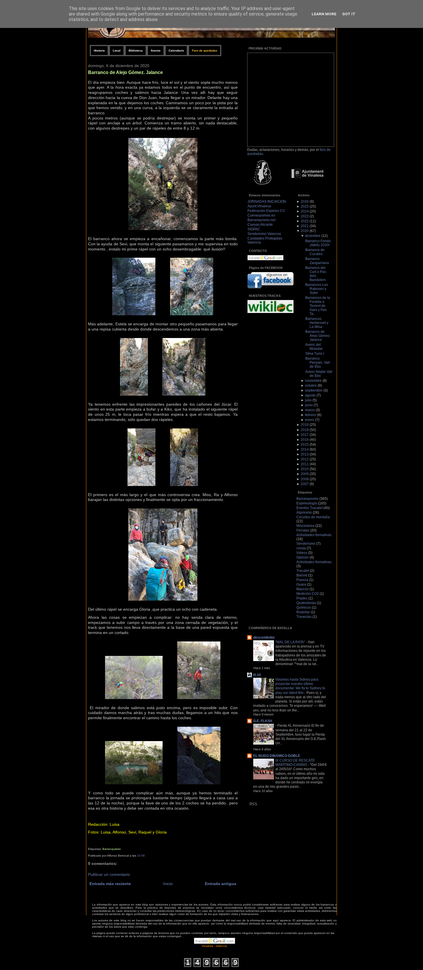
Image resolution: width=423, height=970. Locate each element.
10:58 (141, 855)
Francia (302, 580)
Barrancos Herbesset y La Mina (316, 323)
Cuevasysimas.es (261, 215)
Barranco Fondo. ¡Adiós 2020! (318, 243)
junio (309, 405)
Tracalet (302, 571)
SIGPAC (253, 229)
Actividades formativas (313, 535)
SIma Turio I (314, 354)
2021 (305, 226)
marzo (310, 410)
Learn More (324, 14)
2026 (305, 202)
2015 (305, 445)
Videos (301, 553)
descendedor (264, 637)
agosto (310, 395)
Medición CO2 (307, 594)
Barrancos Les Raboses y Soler (316, 289)
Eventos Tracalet (309, 508)
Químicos (303, 607)
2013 (305, 454)
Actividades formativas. (314, 562)
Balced (301, 575)
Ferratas (302, 530)
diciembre (313, 236)
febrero (310, 415)
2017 (305, 435)
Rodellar (303, 612)
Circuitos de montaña (313, 517)
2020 (305, 231)
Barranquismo (111, 849)
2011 (305, 464)
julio (308, 400)
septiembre (314, 390)
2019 (305, 425)
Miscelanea (305, 526)
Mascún (302, 589)
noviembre (313, 381)
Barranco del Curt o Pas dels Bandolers (315, 274)
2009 (305, 474)
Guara (301, 584)
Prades (302, 598)
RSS (253, 804)
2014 (305, 449)
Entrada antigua (220, 884)
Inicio (168, 884)
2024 (305, 211)
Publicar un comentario (109, 874)
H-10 (257, 675)
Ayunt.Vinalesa (259, 206)
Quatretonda (306, 603)
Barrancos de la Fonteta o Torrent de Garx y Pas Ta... (317, 306)
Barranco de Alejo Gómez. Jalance (125, 72)
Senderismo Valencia (264, 234)
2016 (305, 440)
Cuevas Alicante (260, 225)
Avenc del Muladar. (314, 347)
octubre (311, 386)
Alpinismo (304, 512)
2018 (305, 430)
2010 (305, 469)
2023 (305, 216)
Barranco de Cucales (315, 252)
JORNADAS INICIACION (266, 202)
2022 (305, 221)
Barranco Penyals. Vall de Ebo (317, 362)
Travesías (304, 617)
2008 (305, 479)
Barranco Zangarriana (317, 261)
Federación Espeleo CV (266, 211)
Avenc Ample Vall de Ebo (318, 374)
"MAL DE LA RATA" (290, 642)
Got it (348, 14)
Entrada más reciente (110, 884)
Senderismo (305, 544)
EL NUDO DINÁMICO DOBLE (276, 756)
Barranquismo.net (261, 220)
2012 (305, 459)
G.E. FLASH (262, 721)
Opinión (302, 557)
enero (309, 420)
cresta (301, 548)
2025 (305, 206)
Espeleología (306, 503)
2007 (305, 484)
